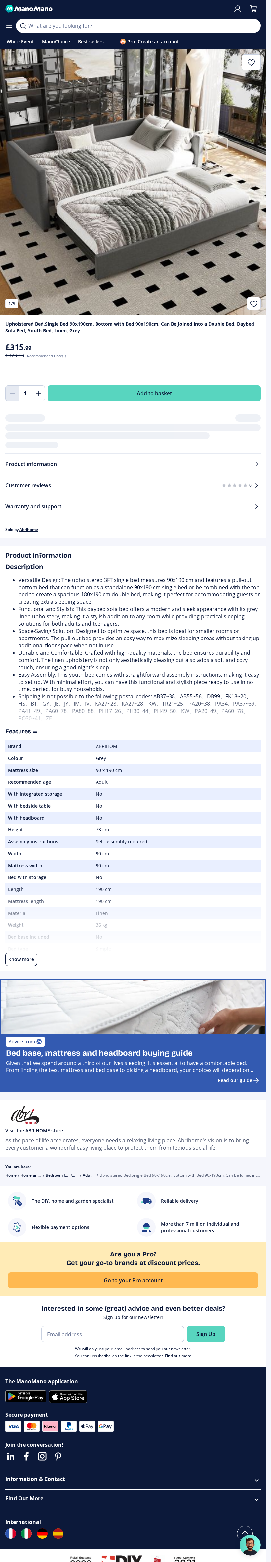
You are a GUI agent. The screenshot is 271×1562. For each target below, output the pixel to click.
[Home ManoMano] (116, 8)
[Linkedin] (10, 1456)
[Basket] (253, 8)
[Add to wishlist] (254, 303)
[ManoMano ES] (58, 1533)
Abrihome (28, 529)
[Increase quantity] (38, 393)
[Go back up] (245, 1533)
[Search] (23, 25)
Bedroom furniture (63, 1175)
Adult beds (93, 1175)
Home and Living (36, 1175)
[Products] (9, 26)
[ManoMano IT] (26, 1533)
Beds (78, 1175)
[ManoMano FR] (10, 1533)
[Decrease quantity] (12, 393)
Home (11, 1175)
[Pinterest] (58, 1456)
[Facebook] (26, 1456)
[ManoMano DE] (42, 1533)
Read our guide (235, 1080)
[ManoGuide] (250, 1545)
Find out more (178, 1356)
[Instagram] (42, 1456)
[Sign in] (237, 8)
